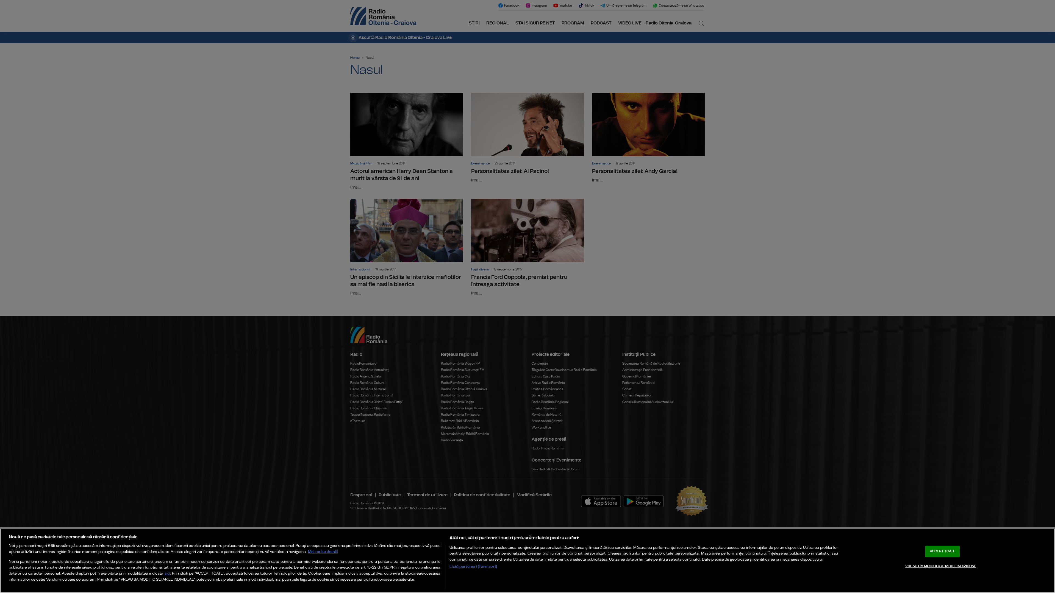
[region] (527, 561)
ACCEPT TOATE (943, 551)
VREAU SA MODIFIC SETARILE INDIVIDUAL (940, 566)
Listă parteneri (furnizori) (473, 566)
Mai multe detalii (323, 552)
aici (167, 573)
